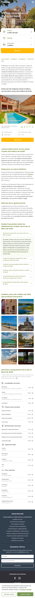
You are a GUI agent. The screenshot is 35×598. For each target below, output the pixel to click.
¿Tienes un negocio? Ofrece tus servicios (17, 533)
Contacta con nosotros (17, 540)
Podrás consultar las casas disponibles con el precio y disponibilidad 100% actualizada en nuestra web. (16, 251)
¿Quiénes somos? (17, 519)
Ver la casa (17, 140)
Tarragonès (22, 59)
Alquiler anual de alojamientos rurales (17, 536)
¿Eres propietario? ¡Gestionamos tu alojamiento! (17, 517)
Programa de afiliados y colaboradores (17, 531)
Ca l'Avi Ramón (14, 120)
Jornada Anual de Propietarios (17, 526)
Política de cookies (26, 589)
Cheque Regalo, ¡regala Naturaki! (17, 529)
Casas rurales (5, 59)
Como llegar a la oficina (17, 524)
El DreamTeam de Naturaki (17, 522)
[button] (26, 109)
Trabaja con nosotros (17, 538)
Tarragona (14, 59)
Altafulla (30, 174)
